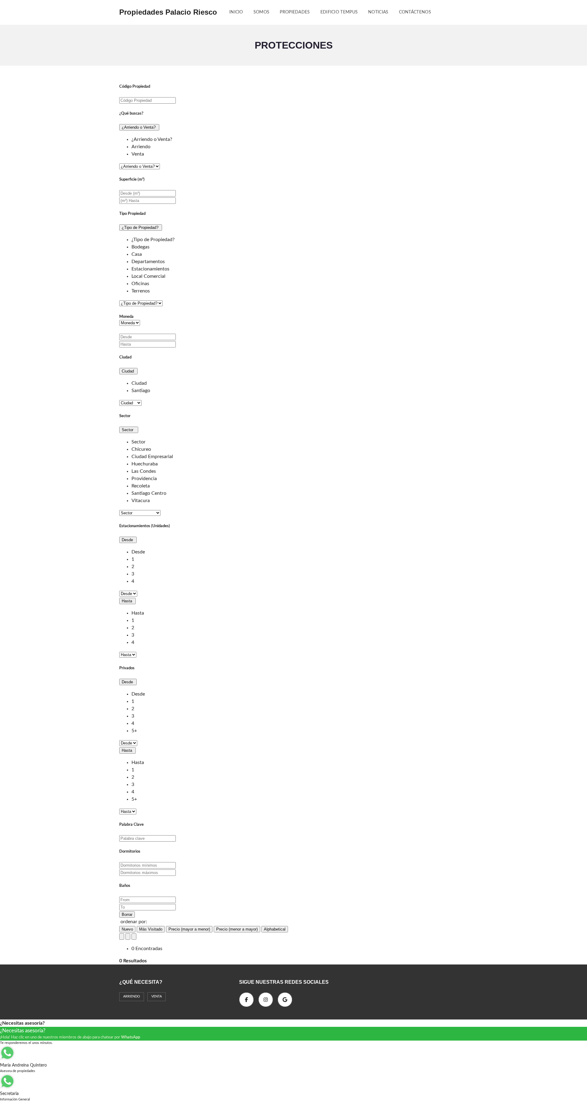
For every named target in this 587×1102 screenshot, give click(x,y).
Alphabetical (275, 929)
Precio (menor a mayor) (237, 929)
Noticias (378, 12)
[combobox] (293, 147)
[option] (151, 139)
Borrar (127, 914)
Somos (261, 12)
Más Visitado (150, 929)
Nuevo (127, 929)
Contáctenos (415, 12)
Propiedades (295, 12)
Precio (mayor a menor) (189, 929)
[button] (139, 127)
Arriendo (131, 996)
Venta (156, 996)
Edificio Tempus (339, 12)
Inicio (236, 12)
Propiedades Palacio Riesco (168, 12)
